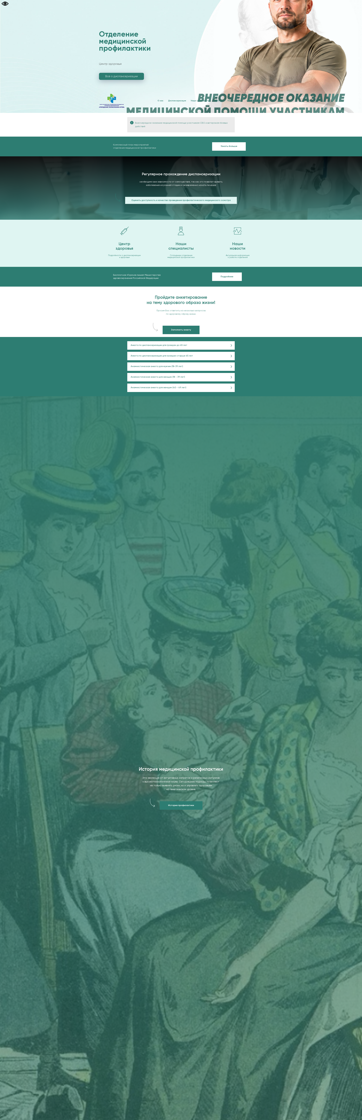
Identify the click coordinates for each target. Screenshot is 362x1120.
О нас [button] (160, 101)
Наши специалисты (200, 101)
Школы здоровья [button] (255, 101)
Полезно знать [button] (235, 101)
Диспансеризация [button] (177, 101)
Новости (218, 101)
